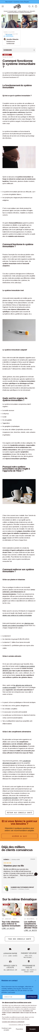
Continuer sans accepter (6, 1029)
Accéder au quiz (19, 836)
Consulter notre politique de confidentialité (13, 1021)
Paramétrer (19, 1029)
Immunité (32, 11)
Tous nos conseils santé (19, 939)
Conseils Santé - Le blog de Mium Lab (18, 11)
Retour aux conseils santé (19, 813)
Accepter (33, 1029)
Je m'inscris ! (31, 997)
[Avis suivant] (36, 874)
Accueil (6, 11)
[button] (29, 6)
